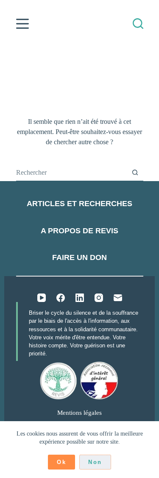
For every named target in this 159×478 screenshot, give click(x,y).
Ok (61, 462)
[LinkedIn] (79, 298)
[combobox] (71, 172)
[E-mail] (118, 298)
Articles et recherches (79, 203)
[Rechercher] (138, 23)
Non (95, 462)
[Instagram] (99, 298)
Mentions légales (79, 412)
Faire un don (79, 257)
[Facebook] (60, 298)
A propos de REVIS (79, 230)
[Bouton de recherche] (135, 172)
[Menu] (22, 23)
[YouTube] (41, 298)
